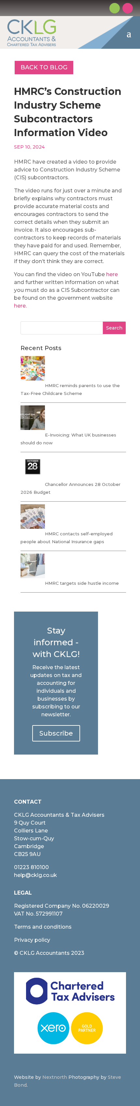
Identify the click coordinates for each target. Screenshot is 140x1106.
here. (20, 306)
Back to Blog (44, 67)
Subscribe (56, 733)
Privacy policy (32, 940)
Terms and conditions (43, 927)
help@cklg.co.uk (35, 875)
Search (114, 328)
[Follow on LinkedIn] (127, 8)
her (110, 274)
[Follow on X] (114, 8)
